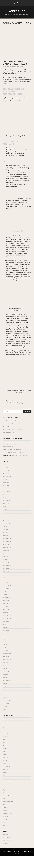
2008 (4, 725)
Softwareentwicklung (8, 801)
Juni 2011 (5, 677)
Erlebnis (5, 760)
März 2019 (5, 559)
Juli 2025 (5, 479)
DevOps (5, 748)
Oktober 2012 (6, 656)
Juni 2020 (5, 527)
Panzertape (6, 405)
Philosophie (5, 793)
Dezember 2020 (7, 518)
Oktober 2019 (6, 544)
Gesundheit (5, 769)
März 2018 (5, 583)
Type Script (5, 810)
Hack (15, 403)
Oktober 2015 (6, 600)
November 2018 (7, 568)
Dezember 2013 (7, 630)
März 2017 (5, 594)
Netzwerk (5, 787)
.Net (4, 719)
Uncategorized (6, 816)
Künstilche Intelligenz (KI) (9, 781)
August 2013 (6, 639)
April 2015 (5, 603)
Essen (4, 763)
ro (22, 67)
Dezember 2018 (7, 565)
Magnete (19, 403)
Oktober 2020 (6, 521)
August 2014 (6, 621)
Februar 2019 (6, 562)
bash (4, 739)
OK (15, 853)
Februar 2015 (6, 609)
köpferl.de (17, 11)
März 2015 (5, 606)
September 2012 (7, 659)
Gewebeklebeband (8, 403)
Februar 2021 (6, 515)
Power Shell (6, 795)
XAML (4, 825)
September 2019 (7, 547)
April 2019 (5, 556)
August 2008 (6, 704)
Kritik (4, 775)
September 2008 (7, 701)
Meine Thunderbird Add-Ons (10, 421)
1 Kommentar (15, 405)
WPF (4, 822)
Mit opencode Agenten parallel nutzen (12, 424)
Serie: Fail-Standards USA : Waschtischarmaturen (12, 445)
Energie (4, 754)
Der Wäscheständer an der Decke (13, 449)
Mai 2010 (5, 686)
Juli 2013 (5, 642)
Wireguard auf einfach (8, 432)
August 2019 (6, 550)
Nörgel (4, 790)
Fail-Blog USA (6, 766)
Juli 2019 (5, 553)
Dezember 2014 (7, 615)
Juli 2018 (5, 580)
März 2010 (5, 692)
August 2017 (6, 589)
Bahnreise (5, 736)
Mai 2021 (5, 509)
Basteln (4, 742)
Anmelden (5, 834)
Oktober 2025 (6, 474)
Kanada (4, 772)
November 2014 (7, 618)
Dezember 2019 (7, 538)
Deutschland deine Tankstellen (19, 455)
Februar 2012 (6, 671)
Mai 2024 (5, 488)
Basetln (14, 401)
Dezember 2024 (7, 485)
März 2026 (5, 468)
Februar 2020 (6, 532)
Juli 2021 (5, 506)
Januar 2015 (6, 612)
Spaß (4, 804)
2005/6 (4, 722)
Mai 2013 (5, 648)
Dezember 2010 (7, 680)
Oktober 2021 (6, 503)
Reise (4, 798)
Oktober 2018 (6, 571)
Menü (18, 3)
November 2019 (7, 541)
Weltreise (5, 819)
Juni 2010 (5, 683)
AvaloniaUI (5, 734)
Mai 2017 (5, 591)
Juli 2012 (5, 665)
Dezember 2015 (7, 597)
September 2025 (7, 476)
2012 (4, 728)
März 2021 (5, 512)
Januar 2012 (6, 674)
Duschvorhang (21, 401)
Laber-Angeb (6, 784)
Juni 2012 (5, 668)
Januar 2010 (6, 695)
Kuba (4, 778)
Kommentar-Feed (7, 840)
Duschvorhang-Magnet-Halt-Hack (15, 62)
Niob (24, 403)
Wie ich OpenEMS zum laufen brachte (12, 429)
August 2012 (6, 662)
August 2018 (6, 577)
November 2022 (7, 491)
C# (3, 745)
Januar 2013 (6, 650)
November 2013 (7, 633)
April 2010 (5, 689)
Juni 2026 (5, 465)
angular (4, 731)
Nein (18, 853)
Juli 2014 (5, 624)
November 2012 (7, 653)
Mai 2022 (5, 497)
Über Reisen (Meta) (7, 813)
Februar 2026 (6, 471)
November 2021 (7, 500)
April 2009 (5, 698)
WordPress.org (6, 843)
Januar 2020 (6, 535)
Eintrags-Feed (6, 837)
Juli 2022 (5, 494)
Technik (4, 807)
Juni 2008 (5, 709)
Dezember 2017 (7, 586)
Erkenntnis (5, 757)
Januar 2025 (6, 482)
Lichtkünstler (6, 442)
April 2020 (5, 529)
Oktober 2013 (6, 636)
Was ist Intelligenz (7, 427)
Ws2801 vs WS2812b (16, 442)
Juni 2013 (5, 645)
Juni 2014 (5, 627)
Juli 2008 (5, 706)
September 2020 (7, 524)
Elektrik (4, 751)
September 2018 (7, 574)
